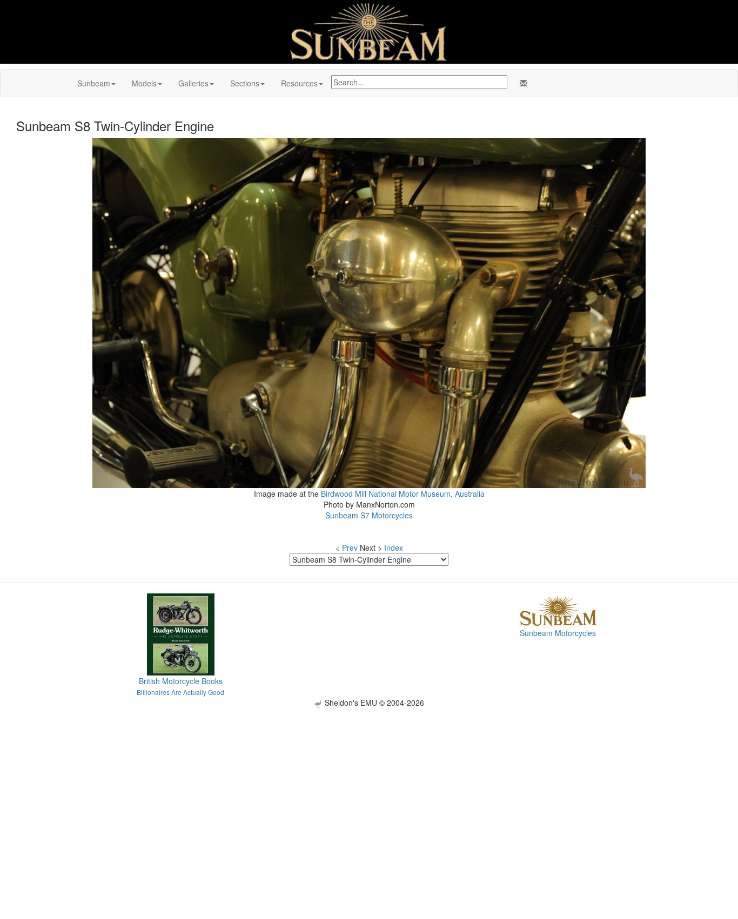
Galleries (193, 83)
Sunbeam (93, 83)
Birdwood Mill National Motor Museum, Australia (403, 493)
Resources (299, 83)
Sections (244, 83)
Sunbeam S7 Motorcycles (369, 515)
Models (144, 83)
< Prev (347, 547)
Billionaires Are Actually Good (180, 692)
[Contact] (521, 83)
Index (393, 547)
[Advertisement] (369, 784)
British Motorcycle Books (181, 680)
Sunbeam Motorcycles (558, 632)
